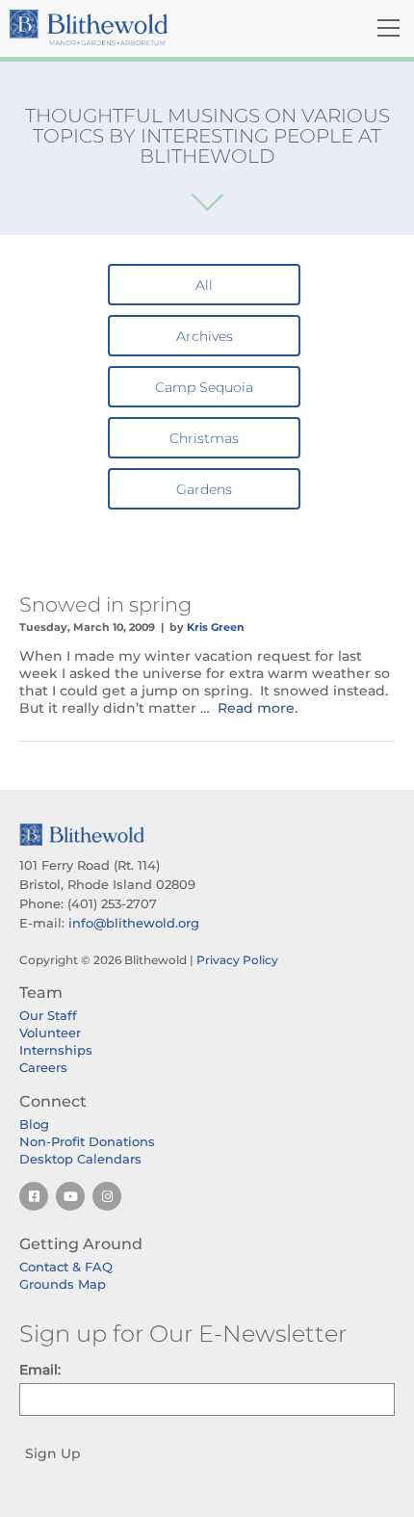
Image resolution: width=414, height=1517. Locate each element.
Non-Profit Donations (87, 1141)
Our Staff (48, 1015)
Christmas (204, 438)
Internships (55, 1050)
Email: (40, 1369)
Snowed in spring (105, 604)
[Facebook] (33, 1196)
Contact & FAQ (66, 1266)
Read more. (258, 708)
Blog (34, 1124)
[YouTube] (70, 1196)
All (204, 285)
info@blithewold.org (133, 922)
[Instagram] (106, 1196)
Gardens (204, 489)
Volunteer (50, 1032)
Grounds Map (62, 1284)
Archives (204, 336)
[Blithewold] (143, 27)
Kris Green (216, 627)
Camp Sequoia (204, 387)
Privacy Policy (237, 960)
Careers (43, 1067)
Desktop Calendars (80, 1158)
